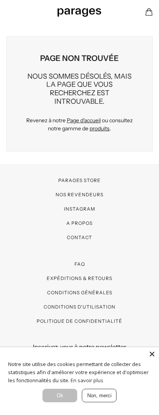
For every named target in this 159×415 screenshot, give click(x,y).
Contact (79, 237)
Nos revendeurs (79, 194)
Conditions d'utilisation (79, 307)
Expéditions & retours (79, 278)
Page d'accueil (84, 120)
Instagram (79, 209)
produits (100, 128)
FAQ (79, 264)
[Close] (152, 354)
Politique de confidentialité (79, 321)
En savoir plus (87, 380)
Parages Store (79, 180)
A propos (79, 223)
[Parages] (79, 12)
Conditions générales (79, 292)
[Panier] (149, 12)
